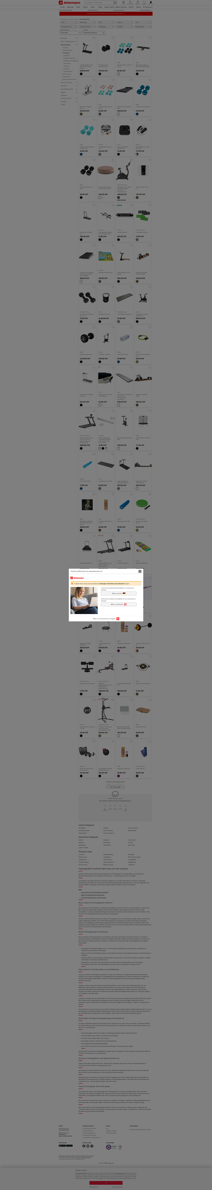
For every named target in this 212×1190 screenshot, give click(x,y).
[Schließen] (140, 571)
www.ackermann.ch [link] (104, 618)
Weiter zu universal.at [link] (117, 604)
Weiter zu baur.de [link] (117, 593)
